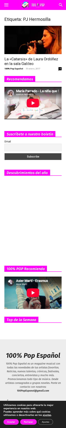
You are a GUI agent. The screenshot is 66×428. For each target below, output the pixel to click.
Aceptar (11, 421)
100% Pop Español (13, 68)
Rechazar (28, 421)
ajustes (47, 415)
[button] (6, 5)
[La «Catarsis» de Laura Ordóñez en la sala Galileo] (33, 40)
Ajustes (45, 421)
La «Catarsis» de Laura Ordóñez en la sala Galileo (31, 61)
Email (7, 141)
